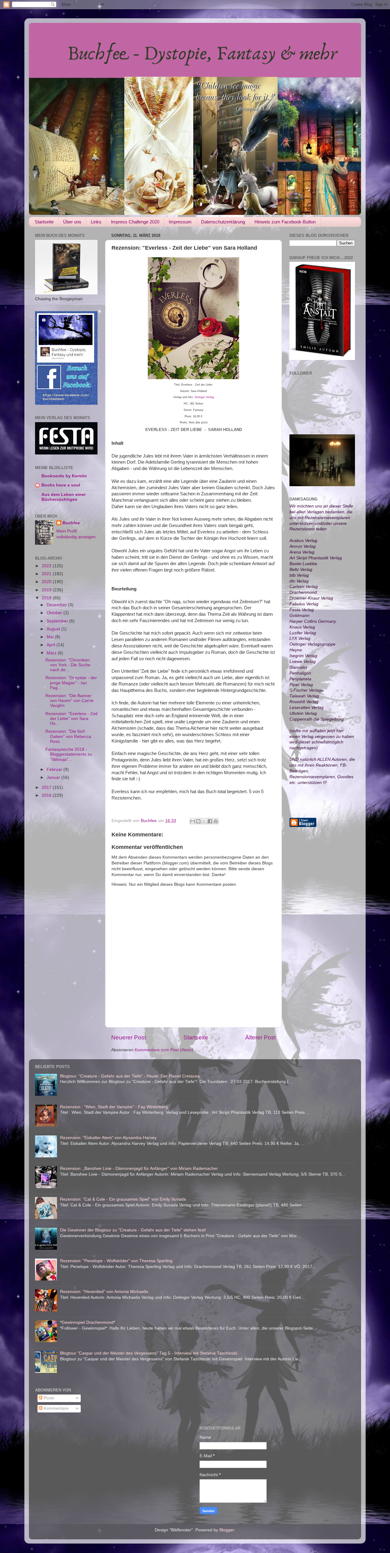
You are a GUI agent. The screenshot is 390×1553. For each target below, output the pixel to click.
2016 (47, 795)
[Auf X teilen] (204, 821)
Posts (48, 1398)
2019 (47, 590)
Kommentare (55, 1408)
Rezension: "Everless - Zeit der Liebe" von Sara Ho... (71, 718)
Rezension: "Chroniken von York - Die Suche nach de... (67, 665)
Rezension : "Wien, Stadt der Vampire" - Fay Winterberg (114, 1107)
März (52, 653)
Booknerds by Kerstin (64, 476)
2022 (47, 566)
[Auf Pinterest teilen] (216, 821)
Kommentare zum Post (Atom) (164, 1050)
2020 (47, 581)
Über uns (72, 221)
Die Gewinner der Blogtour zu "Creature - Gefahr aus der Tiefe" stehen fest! (133, 1230)
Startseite (44, 221)
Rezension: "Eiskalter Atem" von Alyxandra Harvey (108, 1137)
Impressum (180, 221)
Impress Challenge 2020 (135, 221)
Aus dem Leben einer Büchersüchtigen (63, 497)
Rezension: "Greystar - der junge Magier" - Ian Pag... (71, 682)
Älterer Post (260, 1037)
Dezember (57, 605)
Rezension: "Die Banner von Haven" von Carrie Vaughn (69, 700)
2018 (47, 598)
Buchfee (71, 523)
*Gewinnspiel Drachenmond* (87, 1322)
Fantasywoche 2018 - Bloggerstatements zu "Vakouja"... (68, 754)
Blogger (226, 1530)
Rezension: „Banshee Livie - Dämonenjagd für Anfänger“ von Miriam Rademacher (139, 1168)
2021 (47, 574)
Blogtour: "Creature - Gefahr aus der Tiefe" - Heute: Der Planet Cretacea (130, 1076)
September (58, 621)
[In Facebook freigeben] (210, 821)
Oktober (55, 613)
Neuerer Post (128, 1037)
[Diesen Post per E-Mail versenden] (193, 821)
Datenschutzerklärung (223, 221)
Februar (55, 769)
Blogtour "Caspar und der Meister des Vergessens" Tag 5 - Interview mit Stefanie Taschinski (148, 1353)
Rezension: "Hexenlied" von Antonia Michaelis (104, 1291)
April (51, 645)
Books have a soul (60, 485)
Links (96, 221)
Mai (51, 637)
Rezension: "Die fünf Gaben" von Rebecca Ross (68, 736)
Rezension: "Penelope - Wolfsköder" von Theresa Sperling (116, 1261)
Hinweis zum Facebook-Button (285, 221)
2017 (47, 787)
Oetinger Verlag (204, 397)
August (54, 629)
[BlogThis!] (198, 821)
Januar (54, 777)
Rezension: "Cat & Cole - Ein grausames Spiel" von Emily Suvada (123, 1199)
